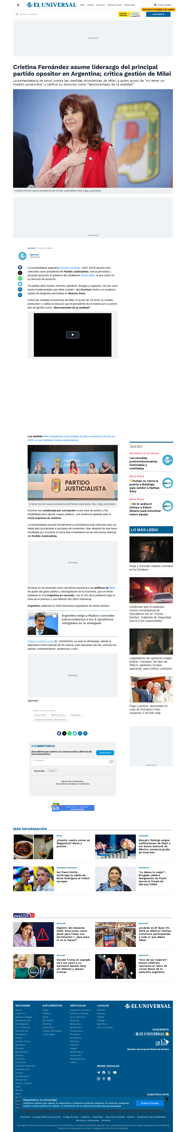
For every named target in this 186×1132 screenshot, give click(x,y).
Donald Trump (22, 1041)
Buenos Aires (58, 715)
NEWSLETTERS (114, 5)
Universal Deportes (25, 1066)
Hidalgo (101, 1020)
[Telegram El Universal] (98, 1073)
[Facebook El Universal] (103, 1073)
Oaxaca (101, 1013)
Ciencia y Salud (23, 1083)
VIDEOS (90, 5)
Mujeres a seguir (23, 1017)
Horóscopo (75, 1055)
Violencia (85, 1117)
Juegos (73, 1048)
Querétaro (102, 1024)
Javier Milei (40, 715)
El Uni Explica (22, 1027)
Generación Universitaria (76, 1029)
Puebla (100, 1017)
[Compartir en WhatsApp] (20, 278)
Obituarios (75, 1024)
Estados (19, 1048)
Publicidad (97, 1117)
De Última (48, 1020)
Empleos (74, 1020)
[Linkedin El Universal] (109, 1078)
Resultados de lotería (77, 1060)
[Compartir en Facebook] (20, 267)
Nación (19, 1010)
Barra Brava (136, 476)
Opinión (135, 446)
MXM (82, 5)
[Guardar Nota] (20, 295)
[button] (158, 14)
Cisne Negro (49, 1034)
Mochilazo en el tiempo (144, 453)
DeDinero (74, 1041)
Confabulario (22, 1076)
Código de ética (71, 1117)
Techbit (19, 1090)
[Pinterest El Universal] (103, 1078)
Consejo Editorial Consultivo (47, 1117)
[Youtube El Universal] (115, 1073)
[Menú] (18, 5)
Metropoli (20, 1045)
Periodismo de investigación (22, 1022)
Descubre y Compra (80, 1010)
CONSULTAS (129, 5)
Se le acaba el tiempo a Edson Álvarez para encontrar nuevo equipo (145, 509)
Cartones (20, 1059)
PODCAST (100, 5)
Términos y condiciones (87, 1120)
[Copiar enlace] (20, 289)
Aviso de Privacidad (115, 1117)
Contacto (105, 1120)
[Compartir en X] (20, 273)
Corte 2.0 (20, 1013)
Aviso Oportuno (78, 1017)
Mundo (31, 248)
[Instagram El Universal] (98, 1078)
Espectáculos (22, 1069)
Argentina (75, 715)
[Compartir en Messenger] (20, 284)
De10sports (76, 1038)
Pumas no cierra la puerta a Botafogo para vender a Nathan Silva (144, 486)
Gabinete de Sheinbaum (21, 1033)
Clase (45, 1010)
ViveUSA (74, 1045)
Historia (131, 1117)
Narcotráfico (21, 1052)
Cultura (19, 1073)
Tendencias (21, 1080)
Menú (18, 1093)
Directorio (25, 1117)
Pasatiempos (76, 1052)
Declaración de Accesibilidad (151, 1117)
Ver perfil (35, 257)
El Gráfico (75, 1034)
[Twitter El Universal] (109, 1073)
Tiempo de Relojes (52, 1031)
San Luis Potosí (105, 1027)
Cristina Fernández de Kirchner (50, 720)
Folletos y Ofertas (79, 1013)
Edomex (101, 1010)
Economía (20, 1062)
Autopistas (48, 1027)
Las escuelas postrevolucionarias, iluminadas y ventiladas (143, 463)
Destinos (47, 1024)
